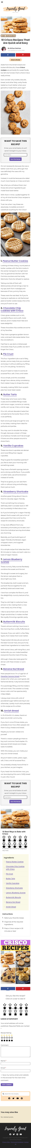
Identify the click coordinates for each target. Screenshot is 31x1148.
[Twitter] (14, 1132)
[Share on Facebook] (8, 55)
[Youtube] (21, 1132)
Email (3, 1066)
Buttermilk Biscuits (14, 621)
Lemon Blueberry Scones (11, 561)
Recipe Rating (6, 1037)
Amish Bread (11, 710)
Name (3, 1058)
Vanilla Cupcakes (13, 445)
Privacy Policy (6, 1140)
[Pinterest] (17, 1132)
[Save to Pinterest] (23, 55)
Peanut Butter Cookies (15, 261)
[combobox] (15, 1092)
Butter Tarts (10, 394)
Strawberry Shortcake (15, 491)
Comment (5, 1043)
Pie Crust (8, 354)
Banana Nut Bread (13, 669)
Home (3, 36)
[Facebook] (10, 1132)
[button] (2, 2)
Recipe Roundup (10, 36)
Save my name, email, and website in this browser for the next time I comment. (15, 1075)
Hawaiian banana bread (10, 676)
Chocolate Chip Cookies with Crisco (12, 309)
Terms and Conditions (17, 1140)
